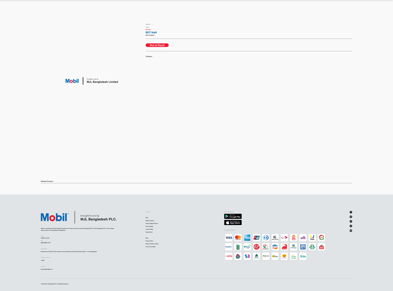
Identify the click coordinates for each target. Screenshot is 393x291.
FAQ (147, 217)
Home (148, 24)
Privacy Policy (149, 241)
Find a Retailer (149, 226)
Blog (147, 238)
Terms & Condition (151, 246)
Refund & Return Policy (152, 244)
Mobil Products (150, 220)
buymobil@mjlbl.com (46, 269)
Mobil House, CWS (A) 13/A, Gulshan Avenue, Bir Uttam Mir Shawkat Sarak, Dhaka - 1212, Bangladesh (69, 251)
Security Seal (149, 232)
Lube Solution (149, 229)
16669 (42, 260)
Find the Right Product (152, 223)
